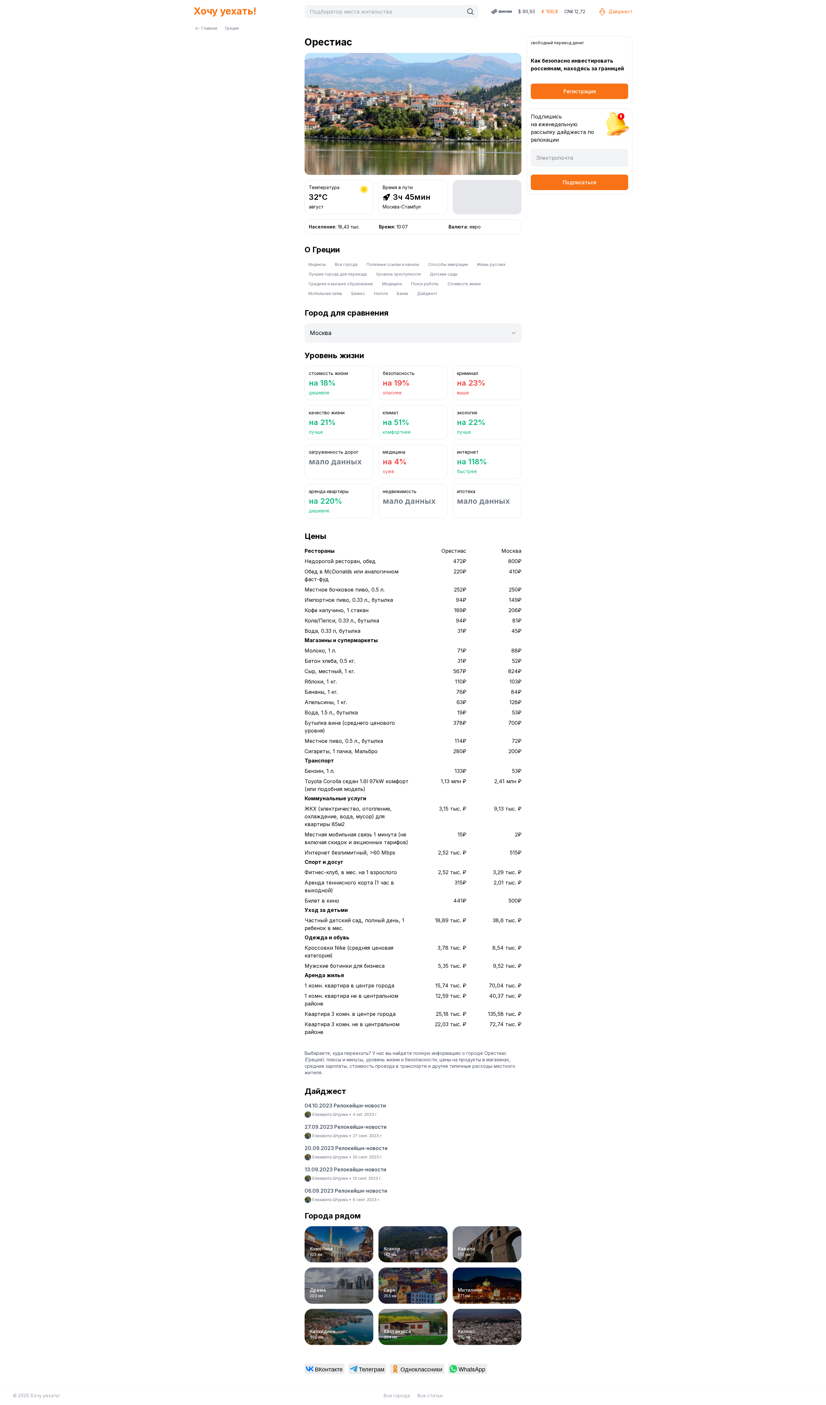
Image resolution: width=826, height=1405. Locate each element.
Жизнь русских (491, 264)
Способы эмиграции (448, 264)
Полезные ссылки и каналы (393, 264)
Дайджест (620, 11)
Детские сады (444, 274)
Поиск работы (424, 283)
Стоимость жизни (464, 283)
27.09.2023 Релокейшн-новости (346, 1127)
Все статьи (430, 1395)
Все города (346, 264)
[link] (325, 1369)
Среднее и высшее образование (340, 283)
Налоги (381, 293)
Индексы (317, 264)
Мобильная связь (325, 293)
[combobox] (386, 11)
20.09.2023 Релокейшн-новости (346, 1148)
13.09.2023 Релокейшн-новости (345, 1169)
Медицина (392, 283)
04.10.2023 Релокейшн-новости (345, 1105)
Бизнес (358, 293)
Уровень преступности (398, 274)
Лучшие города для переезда (337, 274)
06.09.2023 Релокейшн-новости (346, 1191)
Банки (402, 293)
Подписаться (579, 182)
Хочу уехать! (225, 11)
